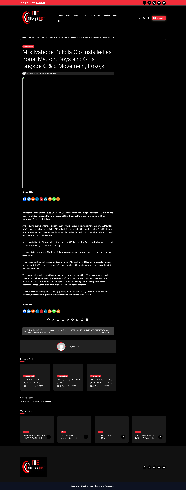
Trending (106, 15)
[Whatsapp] (54, 197)
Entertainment (94, 15)
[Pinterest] (41, 197)
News (67, 15)
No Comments (51, 73)
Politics (75, 15)
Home (60, 15)
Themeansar (110, 486)
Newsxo (99, 486)
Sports (83, 15)
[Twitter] (29, 197)
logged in (33, 401)
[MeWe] (45, 197)
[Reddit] (33, 197)
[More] (58, 197)
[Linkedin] (37, 197)
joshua (75, 346)
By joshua (30, 73)
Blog (60, 21)
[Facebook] (24, 197)
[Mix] (50, 197)
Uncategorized (28, 46)
